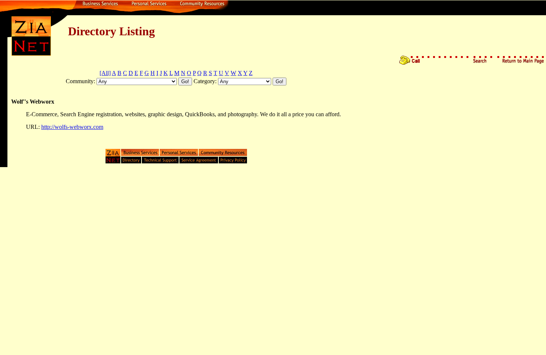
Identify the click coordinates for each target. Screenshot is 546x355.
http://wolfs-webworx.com (72, 127)
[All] (105, 73)
